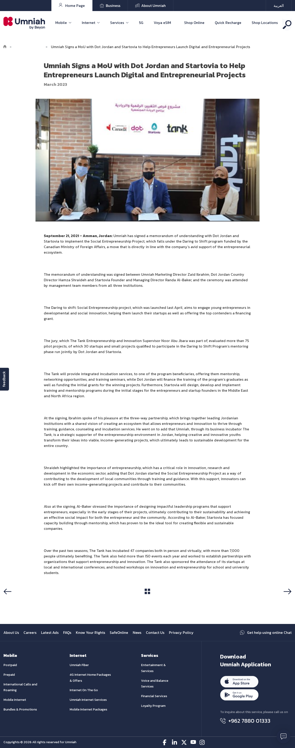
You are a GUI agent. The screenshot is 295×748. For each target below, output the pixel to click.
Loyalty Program (153, 705)
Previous (12, 600)
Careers (30, 632)
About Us (11, 632)
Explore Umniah (28, 46)
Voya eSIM (162, 22)
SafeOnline (119, 632)
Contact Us (155, 632)
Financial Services (154, 696)
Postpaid (10, 665)
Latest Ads (50, 632)
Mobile (61, 22)
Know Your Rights (90, 632)
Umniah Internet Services (88, 699)
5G (141, 22)
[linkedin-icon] (175, 742)
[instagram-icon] (202, 742)
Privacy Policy (181, 632)
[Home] (4, 46)
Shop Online (194, 22)
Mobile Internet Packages (88, 709)
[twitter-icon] (184, 742)
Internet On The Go (84, 690)
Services (117, 22)
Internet (88, 22)
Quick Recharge (228, 22)
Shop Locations (265, 22)
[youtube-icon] (193, 742)
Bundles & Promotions (20, 709)
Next (287, 600)
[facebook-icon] (165, 742)
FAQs (67, 632)
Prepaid (9, 674)
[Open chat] (283, 736)
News (137, 632)
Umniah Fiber (79, 665)
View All (147, 600)
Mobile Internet (14, 699)
